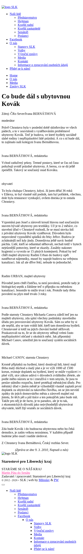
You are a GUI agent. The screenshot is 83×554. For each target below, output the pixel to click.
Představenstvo (27, 494)
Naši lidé (15, 490)
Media (14, 82)
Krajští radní (25, 501)
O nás (13, 79)
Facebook (16, 39)
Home (14, 75)
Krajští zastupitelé (29, 505)
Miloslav (44, 480)
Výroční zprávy (44, 530)
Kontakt (39, 538)
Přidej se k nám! (20, 68)
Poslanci (23, 512)
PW (56, 480)
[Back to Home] (10, 7)
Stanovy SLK (42, 523)
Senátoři (23, 508)
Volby (38, 527)
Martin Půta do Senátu (16, 472)
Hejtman (23, 498)
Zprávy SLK (18, 86)
